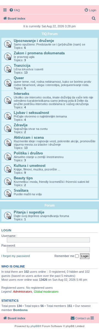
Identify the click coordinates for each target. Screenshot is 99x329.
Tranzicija (22, 65)
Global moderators (46, 291)
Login (6, 230)
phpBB (35, 326)
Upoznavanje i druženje (34, 41)
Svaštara (21, 190)
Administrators (22, 291)
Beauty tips (23, 178)
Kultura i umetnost (29, 166)
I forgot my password (15, 256)
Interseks (21, 94)
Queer (19, 78)
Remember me (64, 256)
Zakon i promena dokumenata (39, 53)
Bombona (20, 310)
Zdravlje (21, 125)
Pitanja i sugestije (29, 212)
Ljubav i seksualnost (31, 113)
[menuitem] (14, 10)
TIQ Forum (50, 34)
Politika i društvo (28, 153)
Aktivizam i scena (29, 137)
